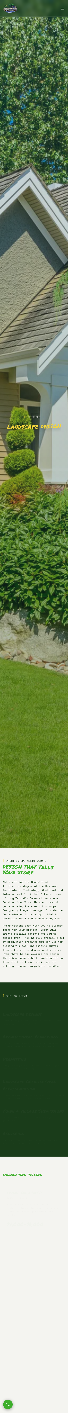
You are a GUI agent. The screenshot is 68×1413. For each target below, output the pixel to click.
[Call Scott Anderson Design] (8, 1404)
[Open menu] (62, 8)
